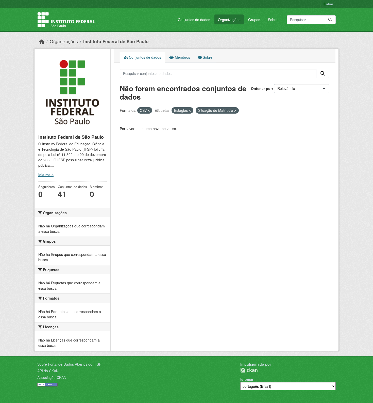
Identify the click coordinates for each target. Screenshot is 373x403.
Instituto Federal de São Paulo (116, 41)
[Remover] (149, 110)
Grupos (254, 19)
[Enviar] (330, 19)
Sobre (273, 19)
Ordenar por (261, 88)
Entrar (328, 4)
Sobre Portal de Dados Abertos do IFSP (69, 364)
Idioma (246, 379)
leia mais (46, 174)
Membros (182, 57)
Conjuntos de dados (194, 19)
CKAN (249, 370)
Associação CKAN (51, 377)
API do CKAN (48, 370)
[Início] (41, 41)
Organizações (229, 19)
